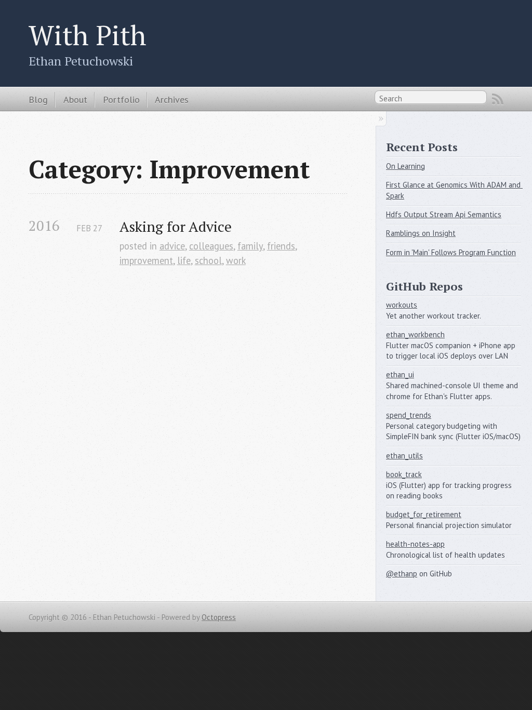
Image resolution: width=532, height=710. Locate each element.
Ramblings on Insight (421, 233)
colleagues (211, 246)
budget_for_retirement (423, 514)
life (184, 260)
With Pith (88, 35)
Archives (172, 99)
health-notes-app (415, 544)
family (250, 246)
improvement (146, 260)
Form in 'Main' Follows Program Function (451, 252)
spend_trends (408, 415)
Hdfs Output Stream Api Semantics (443, 214)
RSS (497, 99)
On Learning (405, 166)
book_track (404, 474)
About (75, 99)
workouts (401, 305)
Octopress (219, 617)
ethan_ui (400, 374)
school (208, 260)
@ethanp (401, 573)
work (236, 260)
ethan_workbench (415, 334)
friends (281, 246)
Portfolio (121, 99)
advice (172, 246)
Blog (38, 99)
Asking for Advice (175, 226)
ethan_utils (404, 456)
